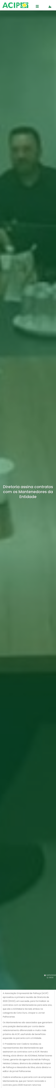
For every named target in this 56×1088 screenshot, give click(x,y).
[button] (37, 7)
